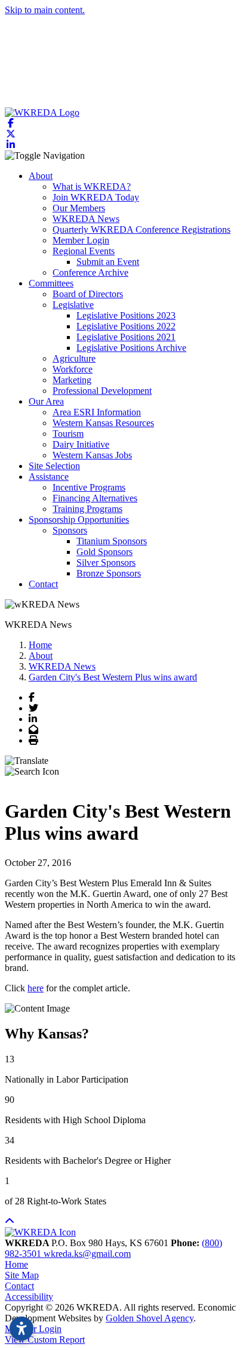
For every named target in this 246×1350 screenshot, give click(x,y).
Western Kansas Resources (103, 423)
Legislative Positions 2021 (126, 337)
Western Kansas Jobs (92, 455)
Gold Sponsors (104, 552)
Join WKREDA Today (96, 197)
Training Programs (87, 509)
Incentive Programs (89, 487)
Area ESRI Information (97, 412)
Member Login (81, 240)
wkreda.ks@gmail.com (87, 1254)
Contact (43, 584)
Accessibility (29, 1297)
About (41, 176)
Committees (51, 283)
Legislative (73, 305)
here (35, 988)
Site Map (22, 1275)
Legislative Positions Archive (131, 348)
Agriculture (74, 358)
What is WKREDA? (92, 186)
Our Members (79, 208)
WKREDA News (86, 219)
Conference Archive (90, 272)
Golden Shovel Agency (149, 1318)
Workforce (73, 369)
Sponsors (70, 530)
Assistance (49, 476)
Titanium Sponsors (111, 541)
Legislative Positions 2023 (126, 315)
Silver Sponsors (106, 562)
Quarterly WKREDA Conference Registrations (141, 229)
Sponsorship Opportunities (79, 519)
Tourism (68, 434)
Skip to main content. (45, 10)
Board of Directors (88, 294)
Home (16, 1264)
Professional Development (102, 391)
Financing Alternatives (95, 498)
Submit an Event (107, 262)
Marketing (72, 380)
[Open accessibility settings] (21, 1328)
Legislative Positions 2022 (126, 326)
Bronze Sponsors (108, 573)
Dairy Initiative (81, 444)
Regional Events (84, 251)
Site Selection (54, 466)
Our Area (46, 401)
